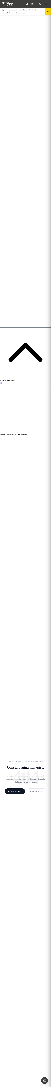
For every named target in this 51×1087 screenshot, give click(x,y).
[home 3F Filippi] (7, 4)
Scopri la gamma (20, 435)
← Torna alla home (15, 791)
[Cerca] (27, 4)
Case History (23, 10)
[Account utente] (40, 4)
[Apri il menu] (46, 4)
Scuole (34, 10)
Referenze (11, 10)
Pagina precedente (36, 791)
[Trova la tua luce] (48, 11)
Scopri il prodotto (7, 435)
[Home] (3, 10)
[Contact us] (44, 1080)
